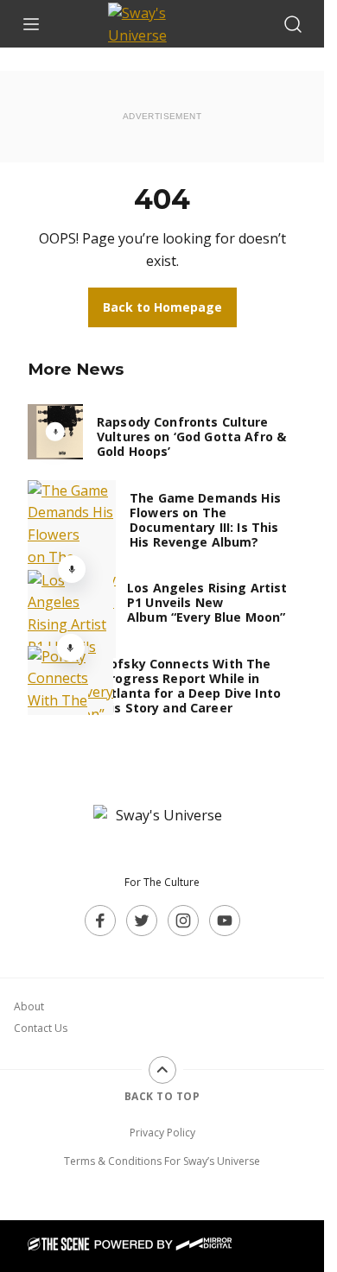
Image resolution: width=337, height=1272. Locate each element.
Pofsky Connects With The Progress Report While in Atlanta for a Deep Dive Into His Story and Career (191, 685)
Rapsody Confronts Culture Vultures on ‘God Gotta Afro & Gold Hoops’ (191, 436)
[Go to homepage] (162, 832)
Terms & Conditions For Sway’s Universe (162, 1161)
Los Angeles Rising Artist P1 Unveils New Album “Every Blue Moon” (207, 602)
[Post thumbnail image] (55, 431)
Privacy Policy (162, 1132)
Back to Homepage (162, 307)
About (29, 1006)
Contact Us (40, 1028)
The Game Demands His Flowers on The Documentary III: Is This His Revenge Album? (205, 520)
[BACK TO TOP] (162, 1070)
